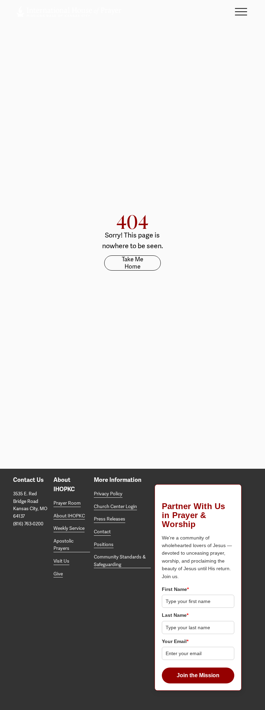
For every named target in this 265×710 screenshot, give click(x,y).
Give (58, 574)
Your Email (175, 641)
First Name (175, 589)
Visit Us (61, 561)
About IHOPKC (69, 516)
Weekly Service (69, 528)
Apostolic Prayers (63, 545)
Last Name (175, 615)
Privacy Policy (108, 494)
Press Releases (109, 519)
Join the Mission (198, 675)
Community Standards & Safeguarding (120, 560)
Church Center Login (115, 506)
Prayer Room (67, 503)
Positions (104, 544)
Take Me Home (132, 263)
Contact (102, 532)
